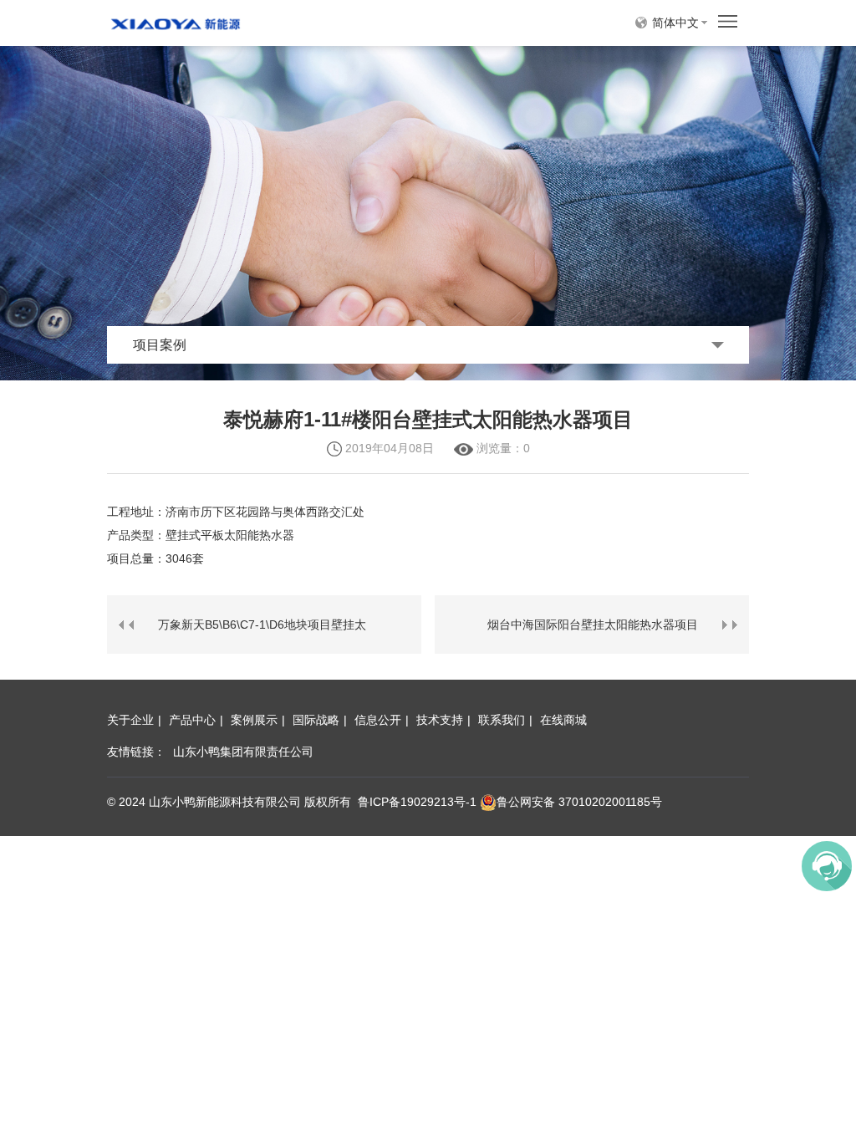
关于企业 (130, 719)
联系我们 (501, 719)
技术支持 (439, 719)
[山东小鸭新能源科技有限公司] (175, 21)
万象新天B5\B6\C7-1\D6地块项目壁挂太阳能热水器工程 (262, 636)
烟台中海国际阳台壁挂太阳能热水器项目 (592, 624)
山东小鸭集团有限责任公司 (243, 751)
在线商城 (563, 719)
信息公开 (377, 719)
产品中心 (192, 719)
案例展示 (254, 719)
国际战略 (316, 719)
